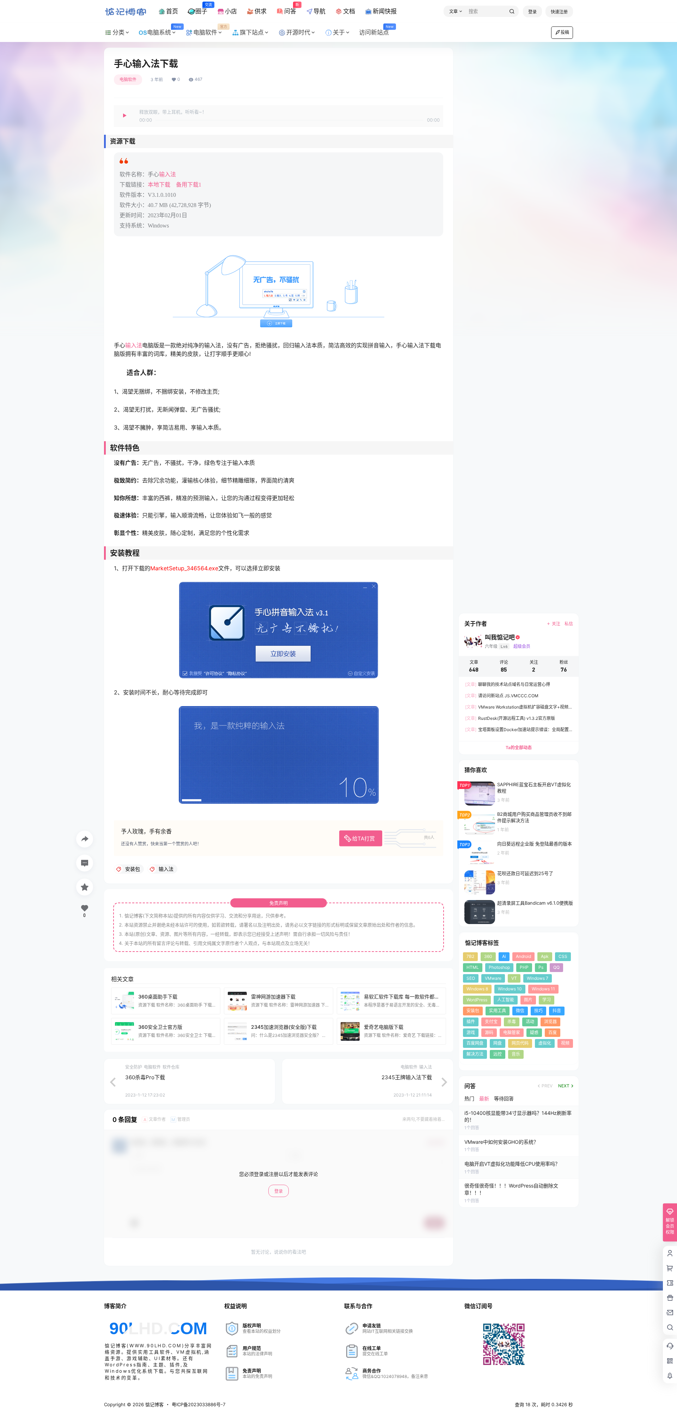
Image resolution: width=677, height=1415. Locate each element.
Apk (545, 956)
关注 (556, 623)
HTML (472, 967)
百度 (552, 1032)
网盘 (497, 1043)
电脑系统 (164, 30)
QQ (556, 967)
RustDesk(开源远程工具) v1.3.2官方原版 (510, 718)
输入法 (167, 174)
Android (523, 956)
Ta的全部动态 (519, 747)
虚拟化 (544, 1043)
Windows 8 (477, 988)
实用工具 (497, 1010)
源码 (489, 1032)
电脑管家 (511, 1032)
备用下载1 (188, 185)
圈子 (201, 8)
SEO (470, 978)
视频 (565, 1043)
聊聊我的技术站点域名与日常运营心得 (507, 684)
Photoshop (499, 967)
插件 (470, 1021)
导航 (319, 11)
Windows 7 (537, 978)
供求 (261, 11)
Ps (540, 967)
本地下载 (159, 185)
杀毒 (511, 1021)
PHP (524, 967)
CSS (563, 956)
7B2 (470, 956)
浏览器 (550, 1021)
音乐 (516, 1054)
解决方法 (474, 1054)
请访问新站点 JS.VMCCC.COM (501, 695)
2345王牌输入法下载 (407, 1077)
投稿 (565, 32)
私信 (569, 623)
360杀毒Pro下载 (145, 1077)
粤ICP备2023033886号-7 (198, 1404)
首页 (172, 11)
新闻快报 (385, 11)
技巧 (538, 1010)
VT (514, 978)
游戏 (470, 1032)
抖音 (557, 1010)
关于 (339, 32)
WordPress (476, 999)
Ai (504, 956)
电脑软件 (210, 30)
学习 (546, 999)
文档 (349, 11)
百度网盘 (474, 1043)
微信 (520, 1010)
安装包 (472, 1010)
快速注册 (559, 11)
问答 (290, 8)
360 (488, 956)
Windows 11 (543, 988)
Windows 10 (510, 988)
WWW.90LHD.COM (155, 1345)
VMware (493, 978)
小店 (231, 11)
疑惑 (534, 1032)
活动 (530, 1021)
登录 (532, 11)
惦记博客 (154, 1404)
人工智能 (505, 999)
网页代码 (520, 1043)
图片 (528, 999)
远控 (497, 1054)
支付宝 (491, 1021)
